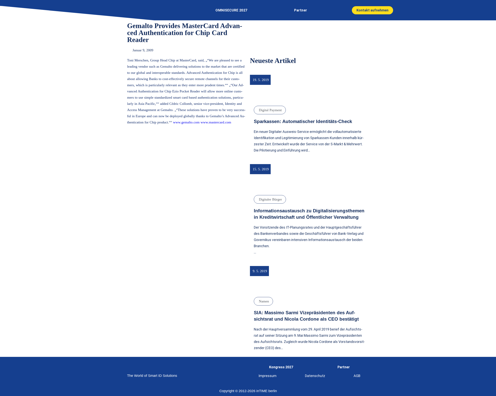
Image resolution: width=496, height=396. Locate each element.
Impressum (267, 376)
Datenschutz (315, 376)
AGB (357, 376)
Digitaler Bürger (270, 199)
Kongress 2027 (281, 367)
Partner (300, 10)
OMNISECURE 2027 (231, 10)
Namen (264, 301)
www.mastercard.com (216, 122)
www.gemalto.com (186, 122)
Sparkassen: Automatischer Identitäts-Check (303, 121)
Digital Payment (270, 110)
